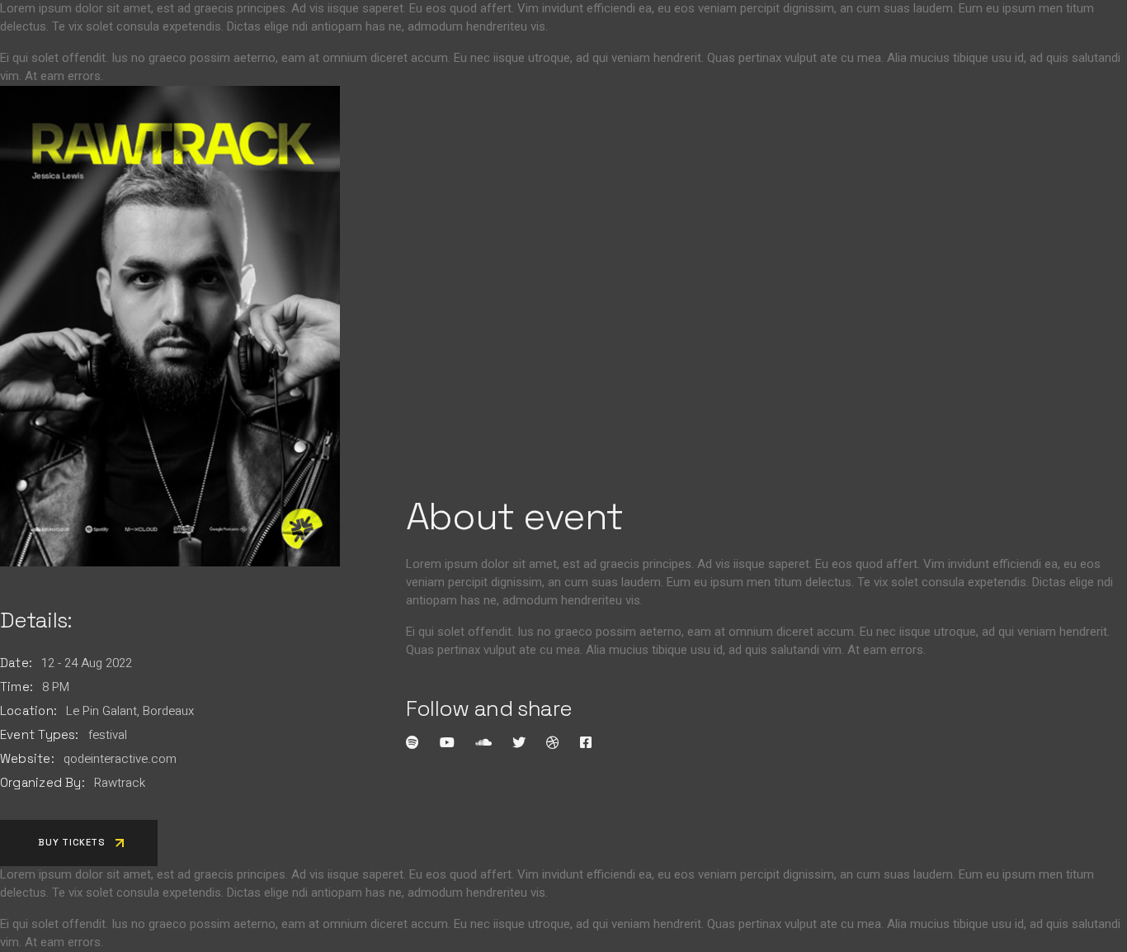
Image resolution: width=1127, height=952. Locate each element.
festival (107, 735)
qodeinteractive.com (120, 759)
